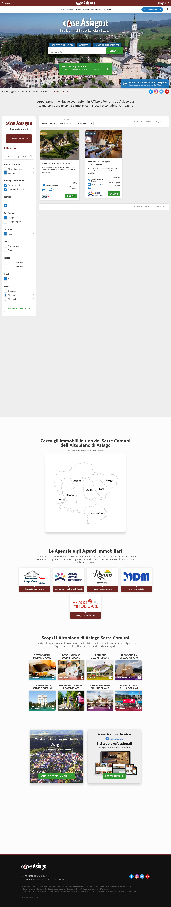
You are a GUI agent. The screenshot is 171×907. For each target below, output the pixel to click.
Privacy (120, 891)
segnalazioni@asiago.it (100, 889)
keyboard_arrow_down (54, 123)
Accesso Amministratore (29, 897)
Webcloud (112, 891)
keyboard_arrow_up (51, 123)
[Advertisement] (19, 360)
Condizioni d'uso (130, 891)
